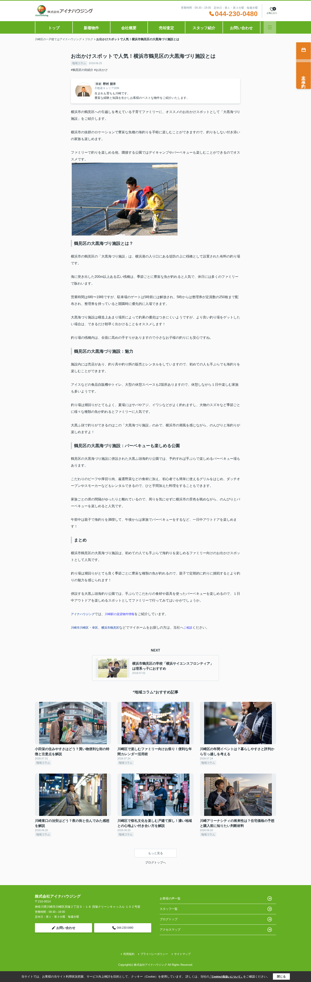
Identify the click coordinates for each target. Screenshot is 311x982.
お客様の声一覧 (170, 898)
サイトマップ (182, 954)
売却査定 (166, 28)
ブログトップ (169, 919)
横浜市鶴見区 (110, 627)
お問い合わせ (241, 28)
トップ (54, 28)
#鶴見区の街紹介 (82, 70)
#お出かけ (101, 70)
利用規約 (128, 954)
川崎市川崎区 (80, 627)
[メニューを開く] (270, 27)
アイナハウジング (83, 614)
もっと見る (155, 853)
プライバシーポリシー (154, 954)
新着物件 (91, 28)
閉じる (281, 976)
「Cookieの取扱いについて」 (226, 976)
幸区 (95, 627)
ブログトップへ (155, 862)
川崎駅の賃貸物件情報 (119, 614)
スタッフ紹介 (204, 28)
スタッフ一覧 (169, 908)
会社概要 (128, 28)
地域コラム (79, 63)
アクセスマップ (170, 929)
